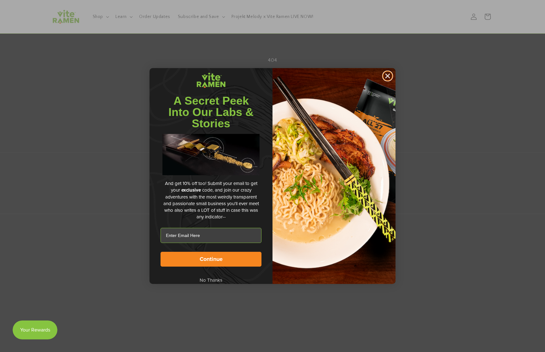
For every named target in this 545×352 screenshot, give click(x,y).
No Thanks (211, 280)
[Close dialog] (387, 76)
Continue (211, 259)
